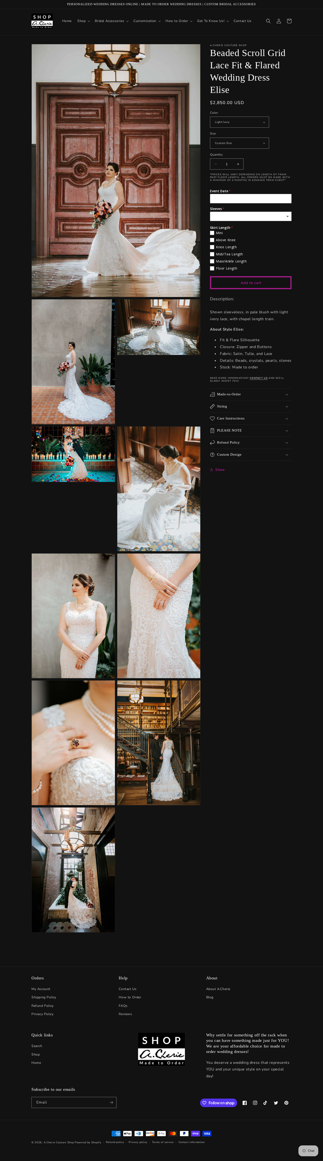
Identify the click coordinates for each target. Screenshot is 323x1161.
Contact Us (127, 989)
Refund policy (115, 1142)
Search (36, 1046)
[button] (83, 21)
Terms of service (163, 1142)
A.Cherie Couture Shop (59, 1142)
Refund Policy (42, 1006)
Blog (210, 997)
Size (213, 133)
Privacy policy (138, 1142)
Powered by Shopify (88, 1142)
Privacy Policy (42, 1014)
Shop (35, 1054)
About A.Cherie (218, 989)
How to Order (130, 997)
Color (214, 113)
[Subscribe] (111, 1102)
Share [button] (220, 469)
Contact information (192, 1142)
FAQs (123, 1006)
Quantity (216, 155)
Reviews (125, 1014)
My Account (40, 989)
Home (36, 1063)
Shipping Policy (43, 997)
